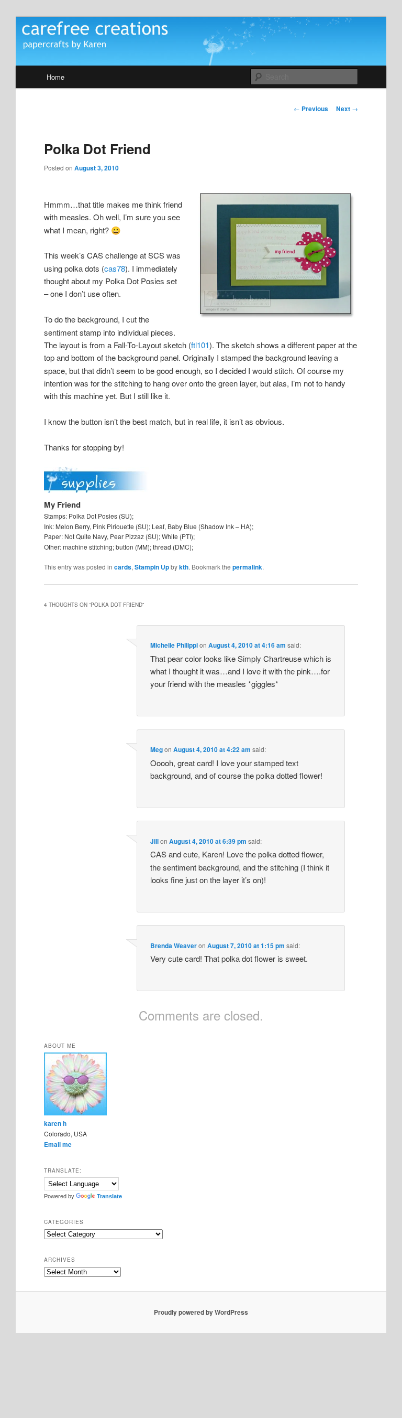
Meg (156, 749)
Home (55, 77)
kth (183, 567)
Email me (58, 1144)
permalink (247, 567)
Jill (154, 841)
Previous (311, 108)
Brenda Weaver (173, 945)
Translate (109, 1196)
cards (122, 567)
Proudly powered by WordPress (201, 1312)
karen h (55, 1123)
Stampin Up (152, 567)
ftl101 (200, 344)
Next (347, 108)
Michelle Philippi (174, 645)
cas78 (114, 268)
